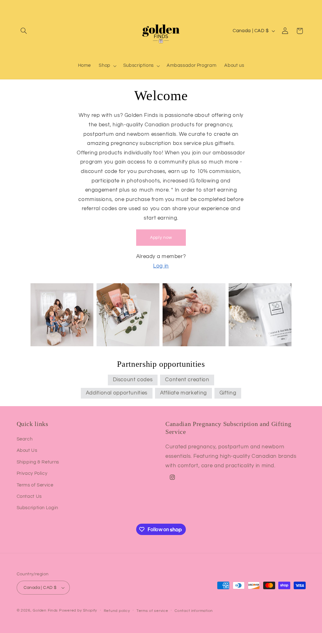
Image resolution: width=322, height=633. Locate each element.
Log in (161, 266)
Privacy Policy (32, 473)
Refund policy (117, 611)
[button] (24, 31)
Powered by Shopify (78, 610)
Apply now (161, 237)
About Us (27, 450)
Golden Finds (45, 610)
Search (25, 439)
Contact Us (29, 496)
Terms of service (152, 611)
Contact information (194, 611)
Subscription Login (37, 507)
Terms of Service (35, 485)
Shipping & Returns (38, 462)
